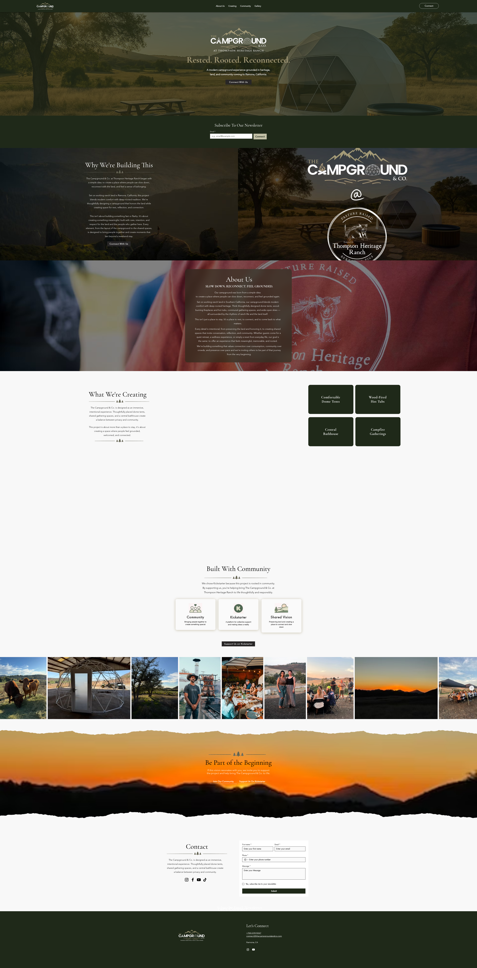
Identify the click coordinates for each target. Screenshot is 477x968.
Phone (245, 855)
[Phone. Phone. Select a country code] (246, 859)
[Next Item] (471, 688)
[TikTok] (204, 879)
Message (246, 866)
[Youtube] (253, 949)
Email (212, 132)
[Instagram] (186, 879)
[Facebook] (192, 879)
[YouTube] (198, 879)
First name (246, 844)
